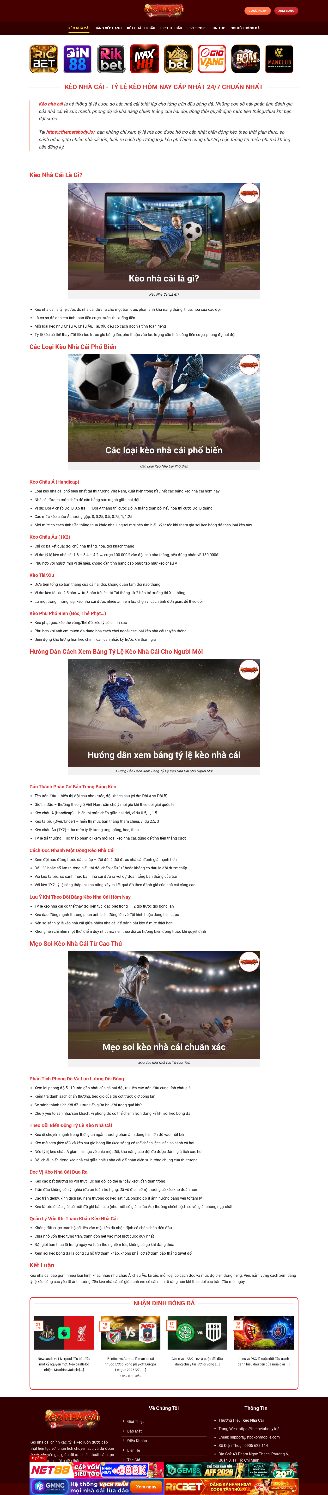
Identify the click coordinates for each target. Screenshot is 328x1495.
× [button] (241, 670)
